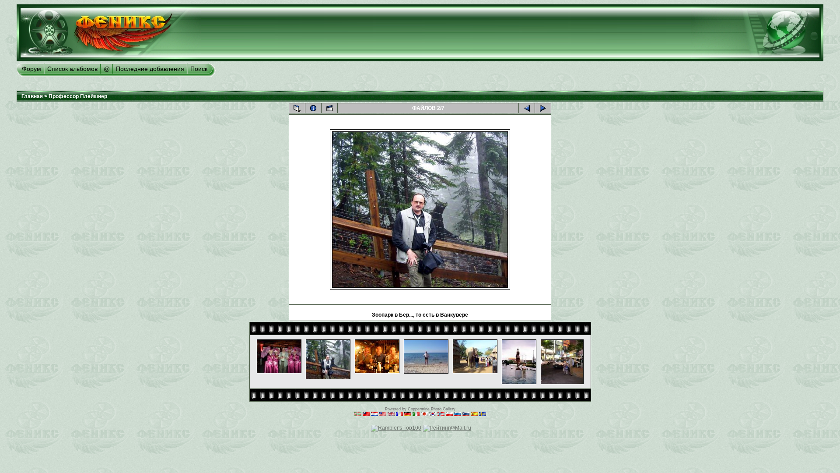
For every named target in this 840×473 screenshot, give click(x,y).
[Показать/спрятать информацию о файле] (313, 108)
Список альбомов (72, 68)
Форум (31, 68)
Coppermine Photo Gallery (431, 409)
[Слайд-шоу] (329, 108)
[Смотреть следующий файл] (543, 108)
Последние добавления (150, 68)
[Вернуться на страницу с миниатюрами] (297, 108)
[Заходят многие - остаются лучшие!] (109, 59)
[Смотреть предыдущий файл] (527, 108)
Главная (32, 96)
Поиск (198, 68)
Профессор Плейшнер (78, 96)
